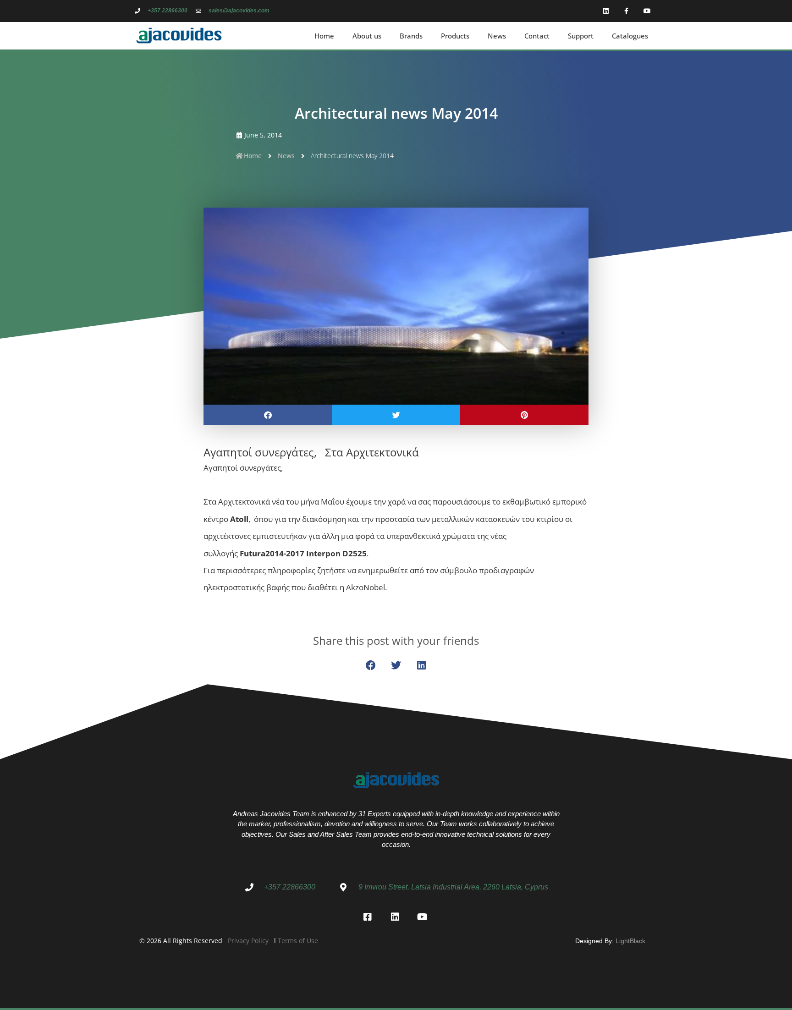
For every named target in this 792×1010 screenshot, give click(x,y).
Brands (411, 35)
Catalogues (630, 35)
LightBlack (630, 940)
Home (324, 35)
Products (455, 35)
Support (581, 35)
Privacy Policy (248, 940)
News (497, 35)
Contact (537, 35)
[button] (268, 415)
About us (366, 35)
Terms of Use (298, 940)
